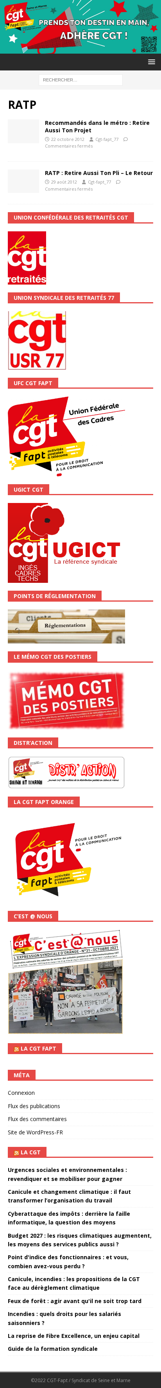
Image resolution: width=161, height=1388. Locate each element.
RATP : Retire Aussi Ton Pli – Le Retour (99, 173)
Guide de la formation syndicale (53, 1348)
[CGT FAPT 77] (80, 49)
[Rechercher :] (81, 79)
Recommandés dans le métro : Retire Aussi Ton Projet (97, 126)
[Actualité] (23, 131)
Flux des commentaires (37, 1119)
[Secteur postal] (23, 181)
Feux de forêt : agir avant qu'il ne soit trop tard (74, 1301)
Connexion (21, 1092)
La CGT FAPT (38, 1048)
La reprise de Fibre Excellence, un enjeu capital (74, 1335)
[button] (150, 62)
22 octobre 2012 (67, 139)
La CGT (31, 1152)
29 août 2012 (64, 182)
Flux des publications (34, 1106)
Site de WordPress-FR (35, 1132)
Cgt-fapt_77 (106, 139)
